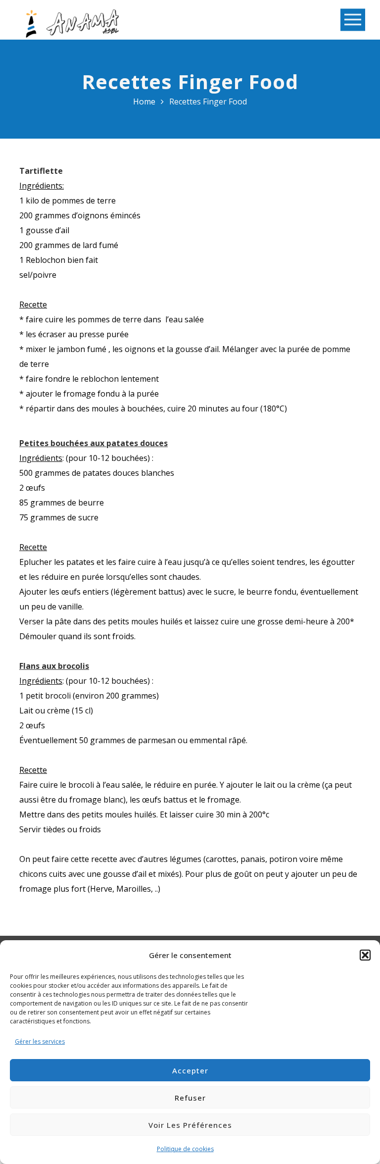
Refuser (190, 1098)
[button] (365, 955)
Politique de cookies (185, 1149)
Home (144, 101)
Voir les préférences (190, 1125)
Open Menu (352, 20)
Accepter (190, 1070)
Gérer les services (40, 1041)
